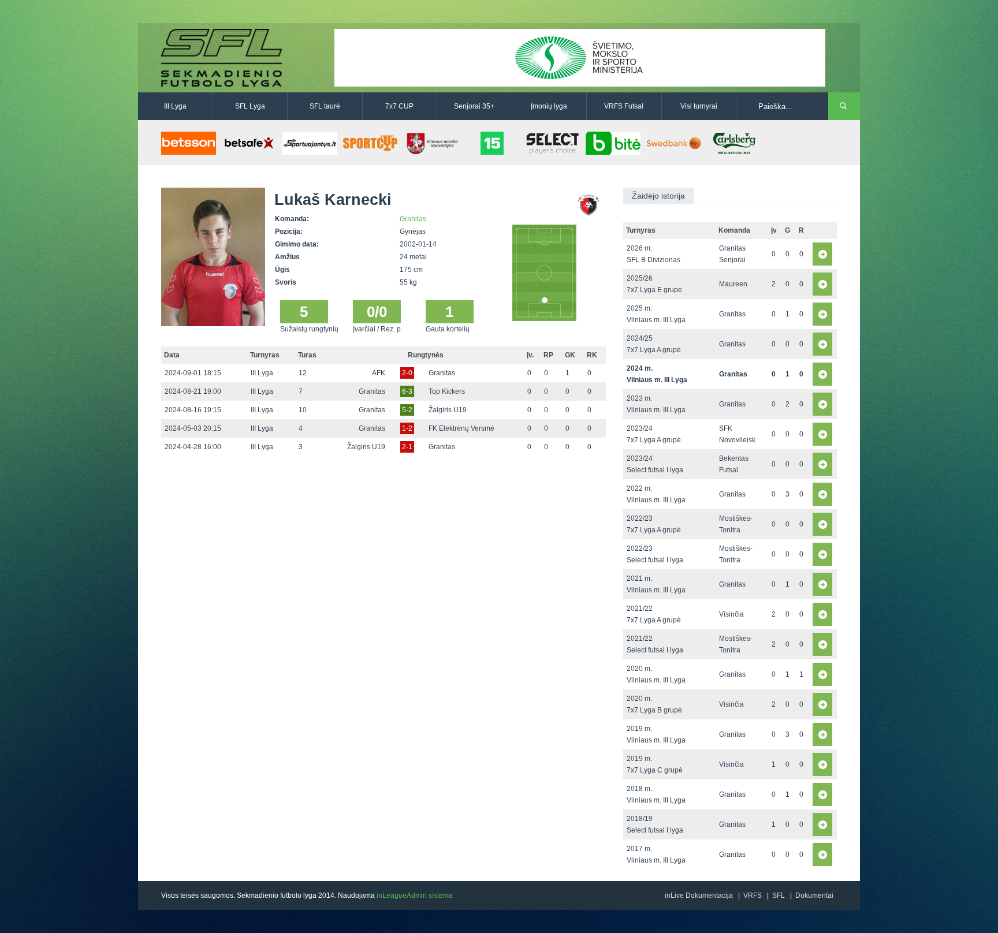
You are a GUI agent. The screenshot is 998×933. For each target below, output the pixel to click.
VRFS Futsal (623, 106)
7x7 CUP (399, 106)
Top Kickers (447, 391)
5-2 (407, 410)
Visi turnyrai (698, 106)
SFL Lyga (250, 106)
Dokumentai (814, 895)
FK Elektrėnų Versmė (461, 428)
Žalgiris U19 (448, 410)
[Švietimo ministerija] (579, 57)
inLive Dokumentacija (699, 895)
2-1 (407, 447)
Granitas (413, 219)
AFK (378, 373)
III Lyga (175, 106)
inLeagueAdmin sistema (415, 895)
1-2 (407, 428)
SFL (778, 895)
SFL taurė (325, 106)
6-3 (407, 391)
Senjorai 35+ (474, 106)
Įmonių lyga (549, 106)
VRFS (752, 895)
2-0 (407, 373)
